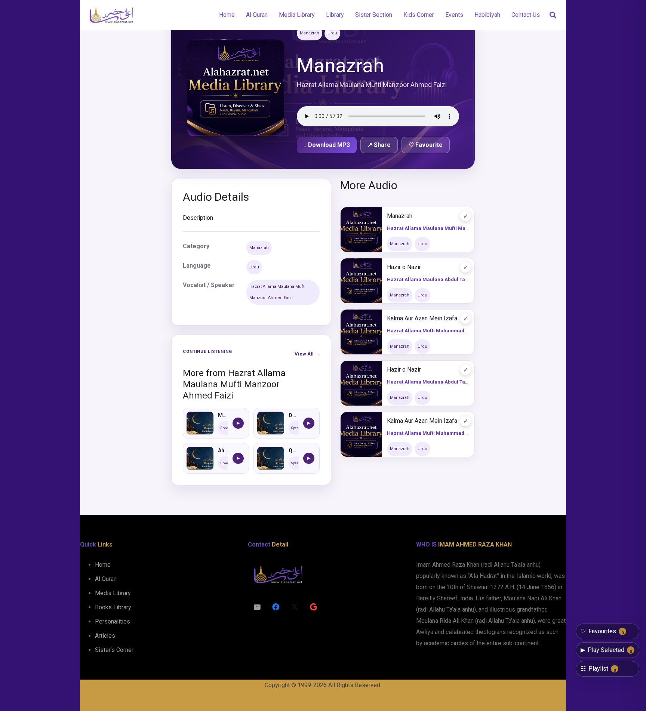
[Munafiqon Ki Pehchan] (200, 423)
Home (103, 564)
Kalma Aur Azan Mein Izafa (422, 318)
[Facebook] (276, 607)
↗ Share (379, 144)
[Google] (313, 607)
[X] (294, 607)
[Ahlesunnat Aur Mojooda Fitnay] (200, 458)
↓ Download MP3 (327, 144)
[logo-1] (111, 15)
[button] (552, 15)
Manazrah (309, 33)
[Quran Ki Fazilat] (270, 458)
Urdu (332, 33)
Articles (105, 635)
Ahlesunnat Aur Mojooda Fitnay (223, 450)
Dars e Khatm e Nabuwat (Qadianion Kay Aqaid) (294, 415)
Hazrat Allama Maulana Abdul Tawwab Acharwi (443, 279)
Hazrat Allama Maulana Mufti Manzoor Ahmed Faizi (277, 292)
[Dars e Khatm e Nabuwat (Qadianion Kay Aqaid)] (270, 423)
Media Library (113, 593)
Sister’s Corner (114, 649)
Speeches (228, 428)
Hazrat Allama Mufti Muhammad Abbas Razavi (442, 330)
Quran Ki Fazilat (294, 450)
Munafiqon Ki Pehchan (223, 415)
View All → (307, 354)
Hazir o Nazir (404, 267)
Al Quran (106, 578)
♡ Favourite (426, 144)
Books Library (113, 607)
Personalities (112, 621)
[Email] (257, 607)
